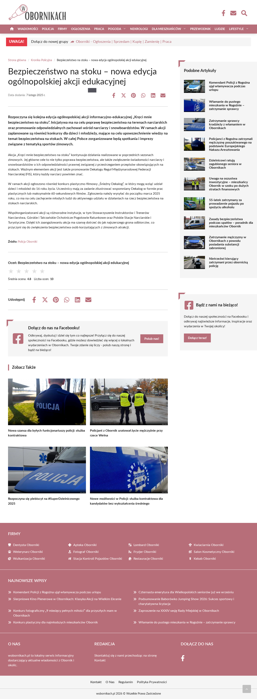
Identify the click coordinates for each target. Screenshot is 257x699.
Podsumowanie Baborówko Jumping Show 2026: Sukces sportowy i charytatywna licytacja (186, 601)
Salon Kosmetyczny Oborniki (214, 551)
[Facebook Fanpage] (222, 13)
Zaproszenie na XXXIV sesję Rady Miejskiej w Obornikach (179, 610)
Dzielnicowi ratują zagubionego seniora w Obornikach (225, 164)
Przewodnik (200, 29)
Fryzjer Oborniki (145, 551)
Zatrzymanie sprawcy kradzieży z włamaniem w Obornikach (227, 124)
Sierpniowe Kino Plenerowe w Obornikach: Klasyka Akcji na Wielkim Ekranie (67, 599)
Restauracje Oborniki (148, 558)
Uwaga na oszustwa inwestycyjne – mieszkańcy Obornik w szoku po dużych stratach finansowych (229, 184)
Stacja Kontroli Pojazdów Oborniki (97, 558)
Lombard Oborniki (146, 545)
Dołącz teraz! (197, 338)
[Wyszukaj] (244, 13)
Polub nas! (151, 338)
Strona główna (17, 60)
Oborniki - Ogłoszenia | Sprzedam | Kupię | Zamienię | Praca (123, 42)
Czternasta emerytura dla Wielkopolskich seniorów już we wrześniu (186, 592)
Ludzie (220, 29)
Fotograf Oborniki (86, 551)
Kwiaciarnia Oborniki (208, 545)
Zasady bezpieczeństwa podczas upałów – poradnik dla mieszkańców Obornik (231, 223)
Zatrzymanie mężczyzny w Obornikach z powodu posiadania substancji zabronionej (227, 243)
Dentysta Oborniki (26, 545)
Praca (99, 29)
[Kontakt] (233, 13)
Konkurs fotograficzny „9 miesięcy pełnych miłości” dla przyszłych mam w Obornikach (65, 613)
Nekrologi (139, 29)
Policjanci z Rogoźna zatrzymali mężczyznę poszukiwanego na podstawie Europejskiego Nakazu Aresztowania (231, 144)
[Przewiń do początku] (247, 689)
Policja (48, 29)
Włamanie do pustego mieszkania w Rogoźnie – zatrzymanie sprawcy (226, 105)
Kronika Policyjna (41, 60)
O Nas (110, 682)
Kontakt (100, 660)
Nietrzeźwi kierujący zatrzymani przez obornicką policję (228, 262)
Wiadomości (28, 29)
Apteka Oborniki (85, 545)
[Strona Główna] (12, 29)
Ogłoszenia (80, 29)
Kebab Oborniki (205, 558)
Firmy (62, 29)
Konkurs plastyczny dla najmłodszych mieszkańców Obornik (55, 622)
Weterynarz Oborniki (28, 551)
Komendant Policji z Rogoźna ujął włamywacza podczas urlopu (229, 86)
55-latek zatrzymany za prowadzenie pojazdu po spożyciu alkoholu (226, 203)
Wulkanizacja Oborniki (29, 558)
